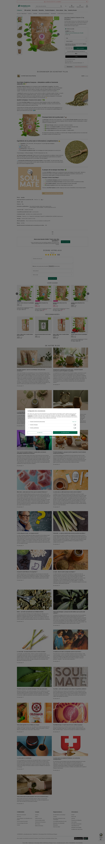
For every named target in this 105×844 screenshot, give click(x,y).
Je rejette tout (39, 432)
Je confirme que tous (65, 432)
